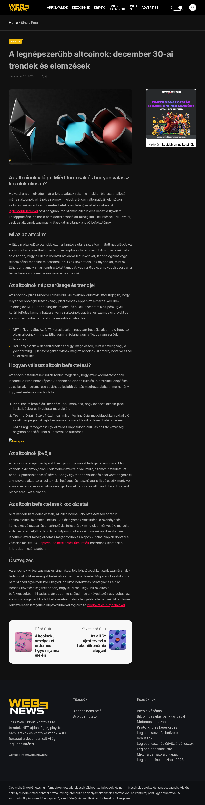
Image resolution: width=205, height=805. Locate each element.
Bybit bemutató (85, 716)
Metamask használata (154, 722)
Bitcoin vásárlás (149, 711)
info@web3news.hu (34, 754)
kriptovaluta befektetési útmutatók (64, 543)
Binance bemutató (87, 711)
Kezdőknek (81, 7)
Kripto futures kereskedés (157, 727)
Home (13, 22)
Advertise (149, 7)
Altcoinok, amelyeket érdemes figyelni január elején (48, 646)
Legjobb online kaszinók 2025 (160, 760)
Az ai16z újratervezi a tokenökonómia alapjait (91, 643)
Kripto (99, 7)
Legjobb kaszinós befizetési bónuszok (158, 735)
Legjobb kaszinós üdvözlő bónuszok (165, 744)
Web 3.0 (133, 8)
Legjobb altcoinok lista (154, 749)
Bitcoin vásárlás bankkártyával (161, 716)
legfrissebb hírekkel (23, 211)
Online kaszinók (117, 8)
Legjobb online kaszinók (178, 144)
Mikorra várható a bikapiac (158, 754)
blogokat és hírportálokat (106, 605)
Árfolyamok (57, 7)
